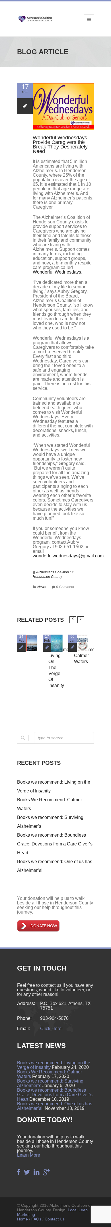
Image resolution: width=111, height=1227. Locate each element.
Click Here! (51, 1028)
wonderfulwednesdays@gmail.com (68, 555)
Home (22, 1219)
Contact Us (55, 1219)
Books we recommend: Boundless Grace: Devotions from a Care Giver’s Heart (54, 844)
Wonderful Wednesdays (57, 272)
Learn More (28, 1155)
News (41, 587)
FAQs (36, 1219)
